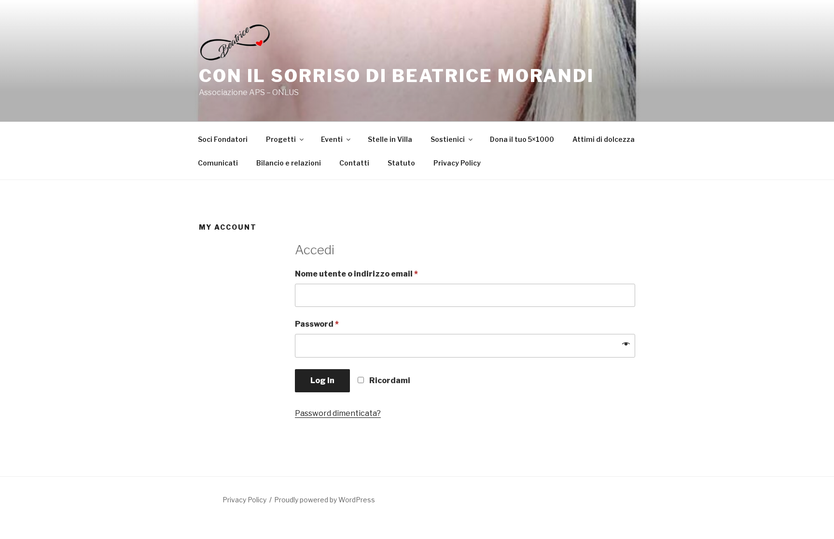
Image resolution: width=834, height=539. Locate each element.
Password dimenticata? (338, 413)
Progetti (281, 139)
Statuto (401, 163)
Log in (322, 380)
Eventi (332, 139)
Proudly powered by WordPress (324, 500)
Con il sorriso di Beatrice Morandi (396, 75)
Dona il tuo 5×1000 (522, 139)
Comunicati (218, 163)
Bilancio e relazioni (288, 163)
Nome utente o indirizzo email (356, 273)
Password (317, 324)
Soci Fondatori (223, 139)
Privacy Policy (457, 163)
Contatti (354, 163)
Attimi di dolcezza (603, 139)
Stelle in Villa (390, 139)
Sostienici (448, 139)
